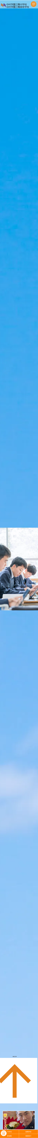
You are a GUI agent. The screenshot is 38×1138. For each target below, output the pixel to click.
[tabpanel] (19, 1119)
